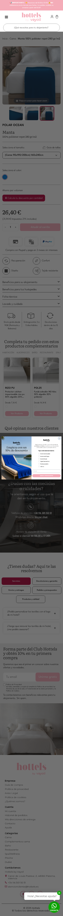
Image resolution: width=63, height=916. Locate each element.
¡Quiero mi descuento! (46, 476)
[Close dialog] (59, 438)
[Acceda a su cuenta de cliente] (52, 17)
